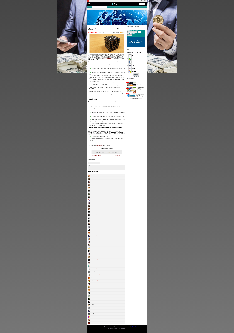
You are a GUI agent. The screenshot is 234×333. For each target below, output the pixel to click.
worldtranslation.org (134, 326)
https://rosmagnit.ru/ (107, 58)
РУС (88, 0)
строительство (99, 145)
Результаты (136, 76)
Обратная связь (131, 7)
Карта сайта (138, 7)
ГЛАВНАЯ (89, 7)
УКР (90, 0)
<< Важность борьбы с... (97, 155)
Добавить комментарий (93, 171)
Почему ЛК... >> (118, 155)
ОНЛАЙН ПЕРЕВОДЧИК (122, 7)
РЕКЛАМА (144, 7)
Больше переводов (112, 7)
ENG (92, 0)
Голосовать (136, 74)
